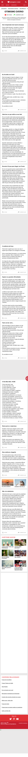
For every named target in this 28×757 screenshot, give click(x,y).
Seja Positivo (5, 686)
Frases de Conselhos (6, 679)
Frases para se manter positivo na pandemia (12, 707)
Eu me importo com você (7, 690)
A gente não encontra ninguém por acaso (11, 697)
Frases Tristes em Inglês (7, 683)
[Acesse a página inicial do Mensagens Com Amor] (14, 2)
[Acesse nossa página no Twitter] (10, 719)
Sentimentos (23, 8)
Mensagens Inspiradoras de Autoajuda (10, 693)
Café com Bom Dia (6, 710)
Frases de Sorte (5, 703)
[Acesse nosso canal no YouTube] (17, 719)
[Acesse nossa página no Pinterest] (14, 719)
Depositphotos (13, 724)
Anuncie (25, 723)
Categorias (4, 8)
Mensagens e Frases (13, 8)
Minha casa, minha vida (7, 700)
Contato (21, 723)
